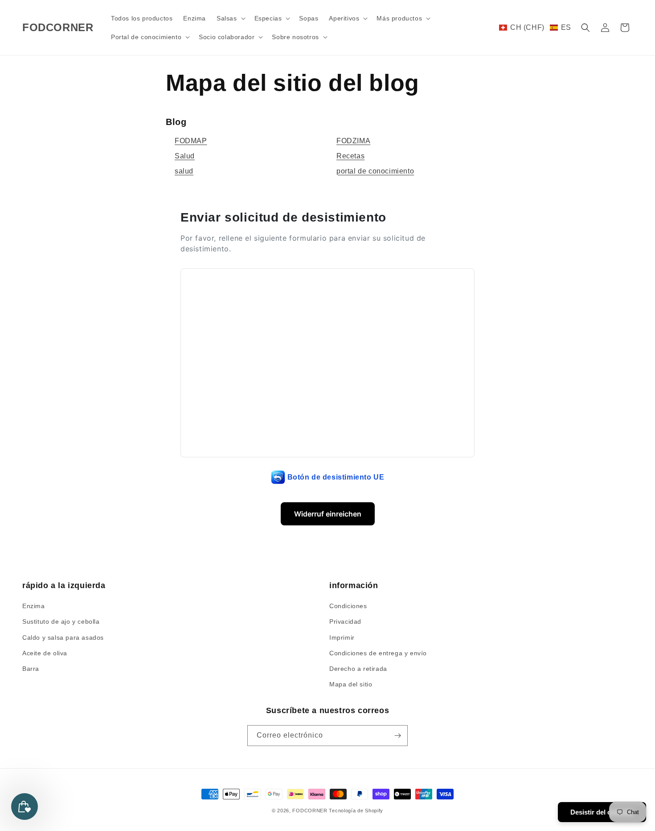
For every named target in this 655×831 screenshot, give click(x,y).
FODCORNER (309, 810)
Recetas (350, 156)
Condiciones (348, 605)
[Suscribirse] (397, 735)
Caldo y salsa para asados (63, 637)
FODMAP (191, 141)
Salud (185, 156)
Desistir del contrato (602, 812)
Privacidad (345, 621)
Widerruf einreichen (327, 513)
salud (184, 171)
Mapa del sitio (350, 684)
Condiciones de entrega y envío (378, 653)
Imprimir (342, 637)
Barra (30, 668)
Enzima (33, 605)
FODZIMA (353, 141)
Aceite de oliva (44, 653)
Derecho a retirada (358, 668)
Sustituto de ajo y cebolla (61, 621)
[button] (230, 18)
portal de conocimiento (375, 171)
